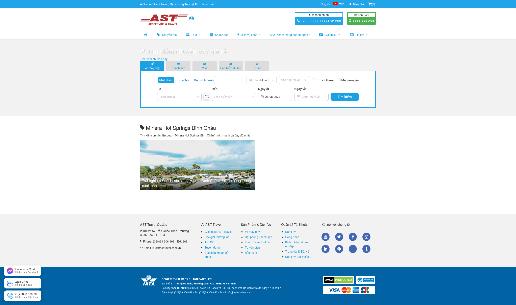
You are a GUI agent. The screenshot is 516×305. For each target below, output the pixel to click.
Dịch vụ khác (249, 35)
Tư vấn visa (252, 247)
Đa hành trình (204, 80)
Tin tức (360, 35)
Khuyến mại (169, 35)
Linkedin (325, 249)
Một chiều (166, 80)
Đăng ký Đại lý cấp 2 (298, 257)
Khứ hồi (184, 80)
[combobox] (159, 97)
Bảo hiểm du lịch (230, 68)
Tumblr (366, 249)
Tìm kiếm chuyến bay (153, 59)
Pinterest (339, 249)
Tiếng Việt (332, 4)
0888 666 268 (362, 20)
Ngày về (300, 89)
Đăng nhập (292, 237)
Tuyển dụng (212, 247)
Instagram (366, 237)
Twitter (339, 237)
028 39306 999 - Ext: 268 (320, 20)
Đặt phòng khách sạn (258, 237)
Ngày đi (263, 89)
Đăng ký (290, 232)
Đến (214, 89)
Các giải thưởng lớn (217, 237)
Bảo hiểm (251, 253)
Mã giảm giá (350, 80)
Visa (204, 68)
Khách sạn (221, 35)
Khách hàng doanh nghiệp (293, 35)
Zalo (353, 249)
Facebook (353, 237)
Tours (257, 68)
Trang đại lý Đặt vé (297, 251)
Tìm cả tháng (325, 80)
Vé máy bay (152, 68)
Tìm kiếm (345, 97)
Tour (194, 35)
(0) (373, 4)
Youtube (325, 237)
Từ (159, 89)
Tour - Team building (258, 242)
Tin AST (210, 242)
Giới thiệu (330, 35)
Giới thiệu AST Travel (218, 232)
